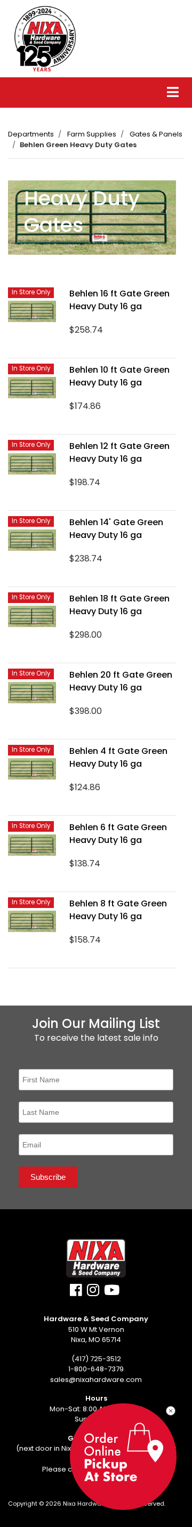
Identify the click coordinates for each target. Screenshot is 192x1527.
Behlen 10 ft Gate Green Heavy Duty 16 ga (119, 376)
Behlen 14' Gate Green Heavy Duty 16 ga (116, 528)
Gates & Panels (156, 134)
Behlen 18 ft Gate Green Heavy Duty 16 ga (119, 604)
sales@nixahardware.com (96, 1380)
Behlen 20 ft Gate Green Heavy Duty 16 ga (120, 681)
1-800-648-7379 (96, 1369)
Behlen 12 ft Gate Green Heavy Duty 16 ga (119, 452)
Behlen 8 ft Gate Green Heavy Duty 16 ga (118, 909)
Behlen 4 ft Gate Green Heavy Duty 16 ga (118, 757)
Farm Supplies (91, 134)
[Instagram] (93, 1293)
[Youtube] (111, 1293)
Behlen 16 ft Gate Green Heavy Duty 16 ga (119, 299)
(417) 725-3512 (96, 1359)
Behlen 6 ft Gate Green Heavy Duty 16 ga (118, 833)
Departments (31, 134)
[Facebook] (76, 1293)
